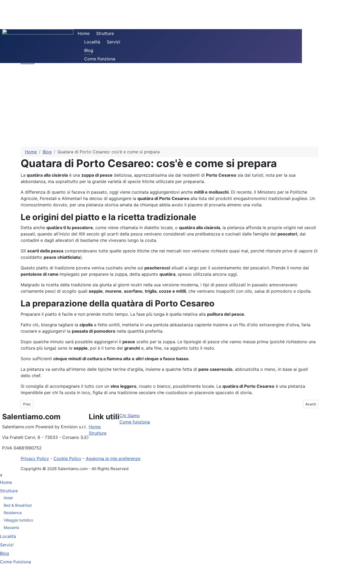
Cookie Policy (67, 458)
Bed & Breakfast (18, 505)
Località (92, 41)
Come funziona (134, 422)
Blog (88, 50)
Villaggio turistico (18, 520)
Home (84, 33)
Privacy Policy (35, 458)
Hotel (8, 498)
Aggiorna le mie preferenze (113, 458)
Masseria (11, 527)
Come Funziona (99, 58)
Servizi (113, 41)
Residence (13, 512)
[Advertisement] (169, 107)
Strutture (105, 33)
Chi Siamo (129, 415)
